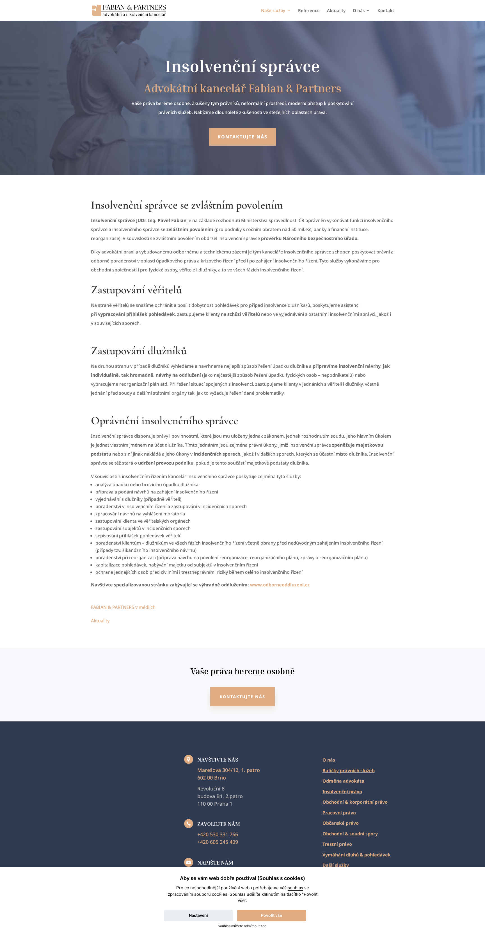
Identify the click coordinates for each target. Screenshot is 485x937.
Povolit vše (271, 915)
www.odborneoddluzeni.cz (280, 585)
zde (263, 926)
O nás (359, 10)
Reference (309, 10)
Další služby (335, 865)
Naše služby (273, 10)
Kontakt (386, 10)
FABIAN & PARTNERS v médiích (123, 607)
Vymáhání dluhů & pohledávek (356, 855)
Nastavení (198, 915)
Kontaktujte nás (242, 137)
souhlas (295, 887)
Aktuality (336, 10)
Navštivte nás (217, 759)
